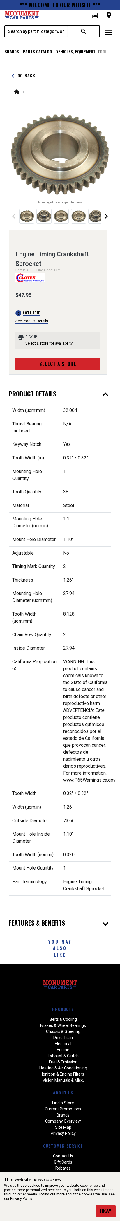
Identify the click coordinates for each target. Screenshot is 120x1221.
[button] (95, 15)
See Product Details (31, 321)
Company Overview (63, 1121)
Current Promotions (63, 1109)
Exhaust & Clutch (63, 1056)
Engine (63, 1049)
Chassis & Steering (63, 1031)
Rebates (63, 1168)
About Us (63, 1093)
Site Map (63, 1127)
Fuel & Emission (63, 1062)
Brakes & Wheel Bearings (63, 1025)
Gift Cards (63, 1162)
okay (105, 1211)
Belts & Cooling (63, 1019)
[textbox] (36, 31)
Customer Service (63, 1146)
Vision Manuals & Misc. (63, 1080)
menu (109, 32)
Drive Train (63, 1037)
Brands (11, 51)
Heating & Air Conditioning (63, 1068)
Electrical (63, 1043)
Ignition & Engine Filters (63, 1074)
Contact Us (63, 1156)
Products (63, 1009)
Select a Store (57, 363)
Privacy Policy (63, 1133)
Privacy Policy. (21, 1199)
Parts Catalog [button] (37, 51)
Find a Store (63, 1103)
